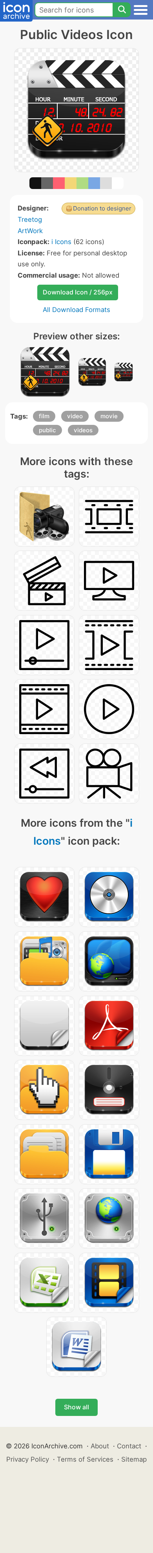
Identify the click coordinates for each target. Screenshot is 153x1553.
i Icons (61, 242)
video (75, 416)
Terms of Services (85, 1459)
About (100, 1446)
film (44, 416)
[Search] (122, 9)
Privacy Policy (27, 1459)
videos (83, 430)
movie (109, 416)
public (47, 430)
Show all (76, 1407)
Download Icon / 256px (78, 292)
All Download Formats (76, 310)
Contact (129, 1446)
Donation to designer (102, 208)
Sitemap (134, 1459)
